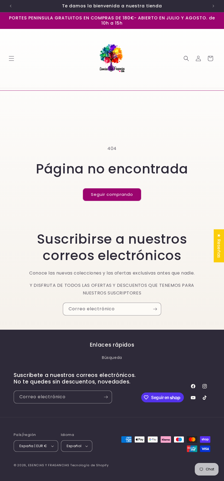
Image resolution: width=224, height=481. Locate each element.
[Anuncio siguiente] (213, 6)
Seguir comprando (112, 194)
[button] (11, 58)
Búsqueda (112, 357)
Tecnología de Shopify (89, 465)
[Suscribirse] (155, 309)
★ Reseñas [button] (219, 246)
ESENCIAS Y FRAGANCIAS (48, 465)
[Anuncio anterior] (11, 6)
